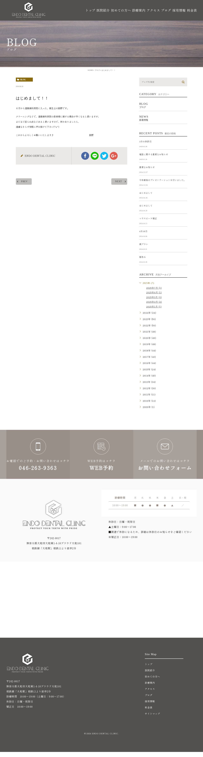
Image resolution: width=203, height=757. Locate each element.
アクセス (153, 10)
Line (95, 156)
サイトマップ (152, 713)
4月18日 (143, 231)
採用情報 (179, 10)
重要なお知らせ (147, 167)
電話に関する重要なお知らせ (153, 154)
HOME (90, 70)
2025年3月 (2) (154, 297)
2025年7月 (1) (154, 287)
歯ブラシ (143, 244)
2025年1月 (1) (154, 306)
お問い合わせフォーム (165, 454)
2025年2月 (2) (154, 301)
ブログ (166, 10)
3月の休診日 (145, 141)
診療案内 (150, 682)
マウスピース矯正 (148, 218)
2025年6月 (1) (154, 292)
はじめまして (146, 192)
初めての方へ (121, 10)
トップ (90, 10)
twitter (104, 156)
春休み (142, 256)
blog (23, 80)
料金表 (192, 10)
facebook (85, 156)
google (114, 156)
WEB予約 (101, 454)
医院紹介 (150, 670)
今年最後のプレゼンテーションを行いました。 (162, 180)
